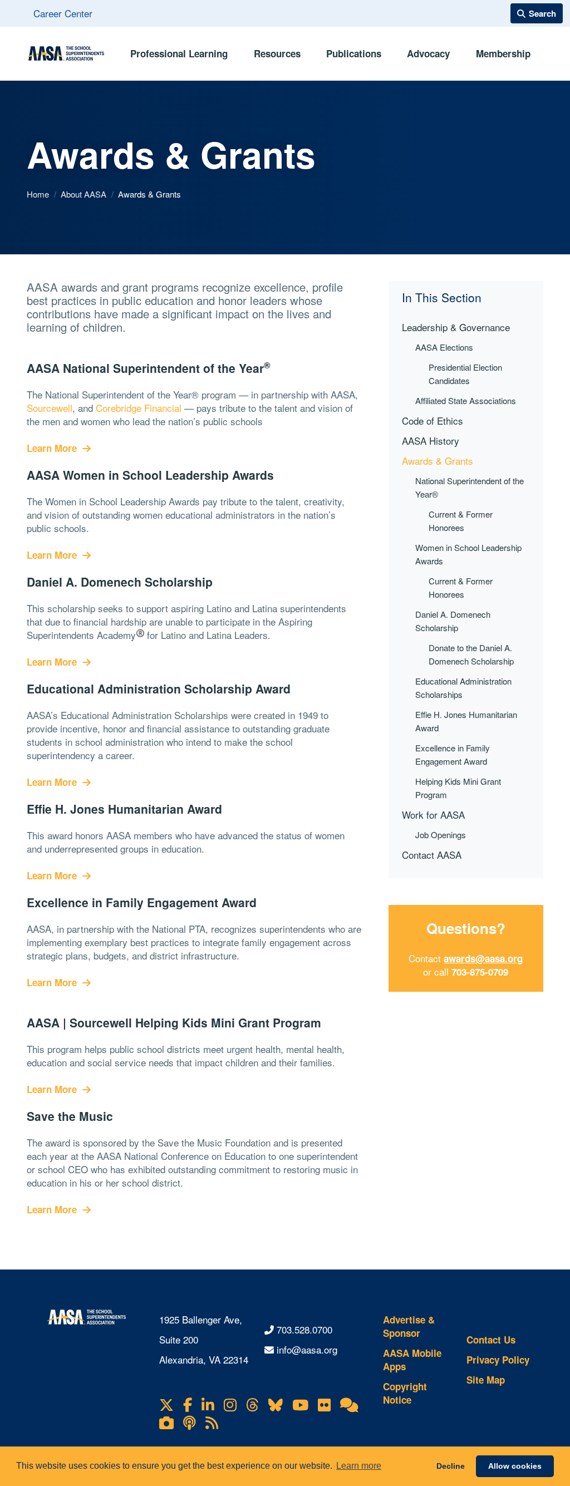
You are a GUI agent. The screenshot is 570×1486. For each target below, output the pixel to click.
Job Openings (440, 834)
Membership (503, 53)
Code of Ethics (432, 420)
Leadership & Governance (456, 327)
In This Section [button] (441, 297)
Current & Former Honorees (461, 520)
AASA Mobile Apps (412, 1359)
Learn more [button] (358, 1465)
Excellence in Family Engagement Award (452, 754)
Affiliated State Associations (465, 400)
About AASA (85, 194)
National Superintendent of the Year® (469, 487)
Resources (277, 53)
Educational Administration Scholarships (463, 687)
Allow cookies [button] (515, 1466)
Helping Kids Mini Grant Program (458, 787)
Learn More (53, 448)
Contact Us (490, 1339)
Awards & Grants (437, 461)
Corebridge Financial (138, 408)
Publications (353, 53)
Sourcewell (49, 408)
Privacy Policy (497, 1359)
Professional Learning (179, 53)
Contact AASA (431, 855)
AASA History (430, 440)
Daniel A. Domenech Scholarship (452, 620)
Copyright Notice (405, 1393)
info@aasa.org (307, 1349)
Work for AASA (433, 814)
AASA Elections (444, 347)
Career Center (62, 13)
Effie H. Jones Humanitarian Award (466, 721)
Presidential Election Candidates (465, 373)
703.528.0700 (304, 1329)
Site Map (485, 1379)
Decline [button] (450, 1466)
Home (39, 194)
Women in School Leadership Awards (468, 554)
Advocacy (428, 53)
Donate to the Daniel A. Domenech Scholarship (471, 654)
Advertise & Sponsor (409, 1326)
